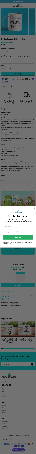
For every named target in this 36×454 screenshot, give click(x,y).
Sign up (18, 237)
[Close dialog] (34, 208)
